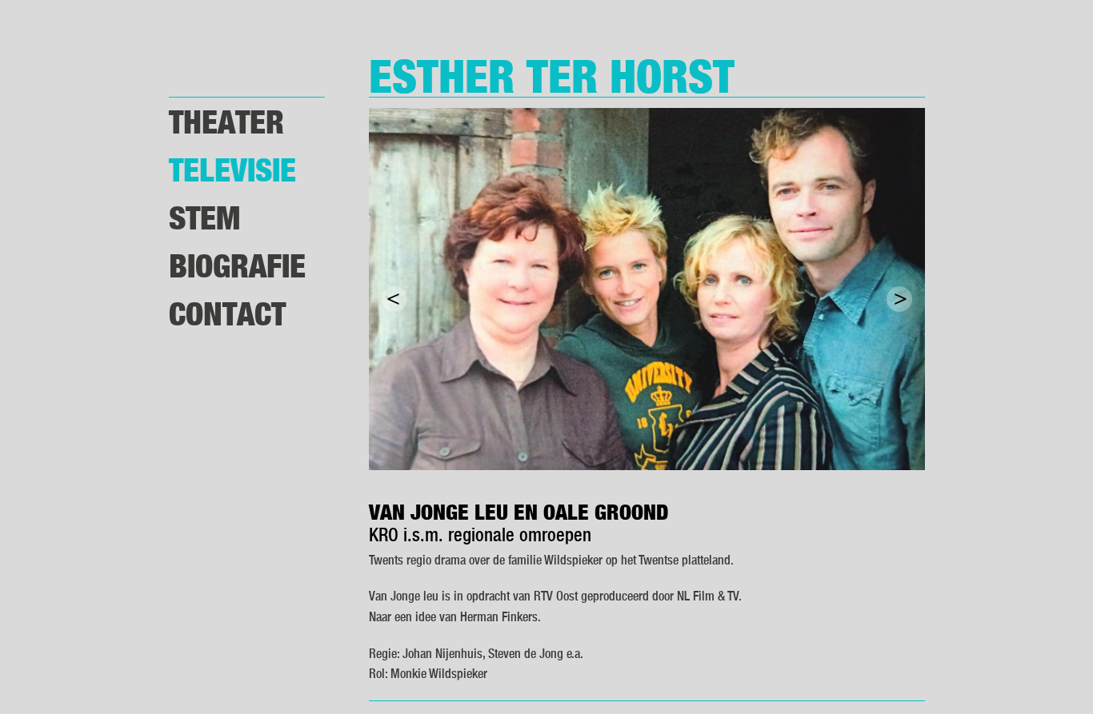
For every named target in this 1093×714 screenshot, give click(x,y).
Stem (204, 217)
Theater (226, 121)
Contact (227, 313)
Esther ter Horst (552, 75)
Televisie (232, 169)
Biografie (237, 265)
